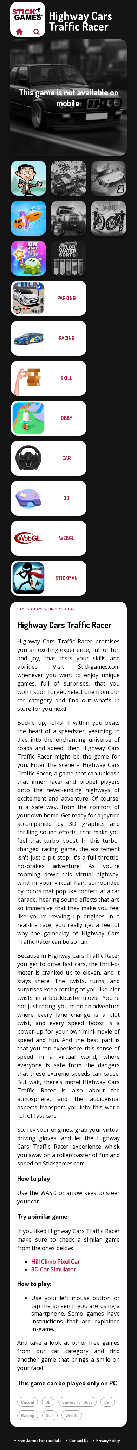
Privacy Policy (108, 1440)
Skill (50, 1415)
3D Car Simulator (53, 1269)
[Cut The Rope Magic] (28, 258)
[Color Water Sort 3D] (68, 258)
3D (48, 1402)
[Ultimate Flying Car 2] (108, 178)
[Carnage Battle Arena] (68, 178)
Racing (27, 1415)
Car (71, 609)
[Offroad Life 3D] (68, 218)
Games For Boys (48, 609)
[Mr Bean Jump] (28, 178)
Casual (27, 1402)
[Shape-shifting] (28, 218)
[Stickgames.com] (19, 31)
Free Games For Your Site (39, 1440)
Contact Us (79, 1440)
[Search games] (36, 31)
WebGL (71, 1415)
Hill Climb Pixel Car (55, 1261)
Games (23, 609)
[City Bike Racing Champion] (108, 218)
